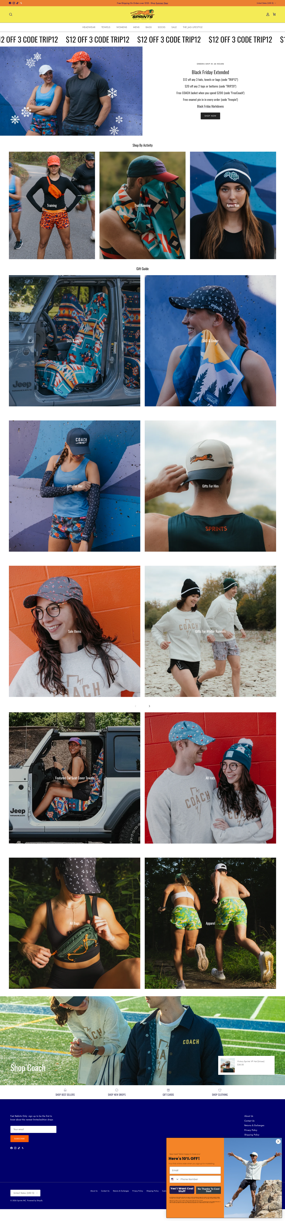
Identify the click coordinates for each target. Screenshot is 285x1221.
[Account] (267, 14)
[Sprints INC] (142, 14)
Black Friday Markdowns (210, 106)
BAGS (149, 27)
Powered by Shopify (34, 1200)
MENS (136, 27)
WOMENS (121, 27)
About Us (248, 1116)
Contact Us (249, 1120)
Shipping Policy (153, 1191)
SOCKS (161, 27)
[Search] (10, 14)
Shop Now (210, 115)
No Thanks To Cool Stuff (208, 1190)
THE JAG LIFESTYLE (193, 27)
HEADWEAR (88, 27)
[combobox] (174, 1179)
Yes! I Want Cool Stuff (182, 1190)
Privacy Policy (250, 1130)
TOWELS (105, 27)
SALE (174, 27)
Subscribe (19, 1138)
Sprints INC (21, 1200)
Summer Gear (162, 3)
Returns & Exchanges (254, 1125)
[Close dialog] (278, 1141)
